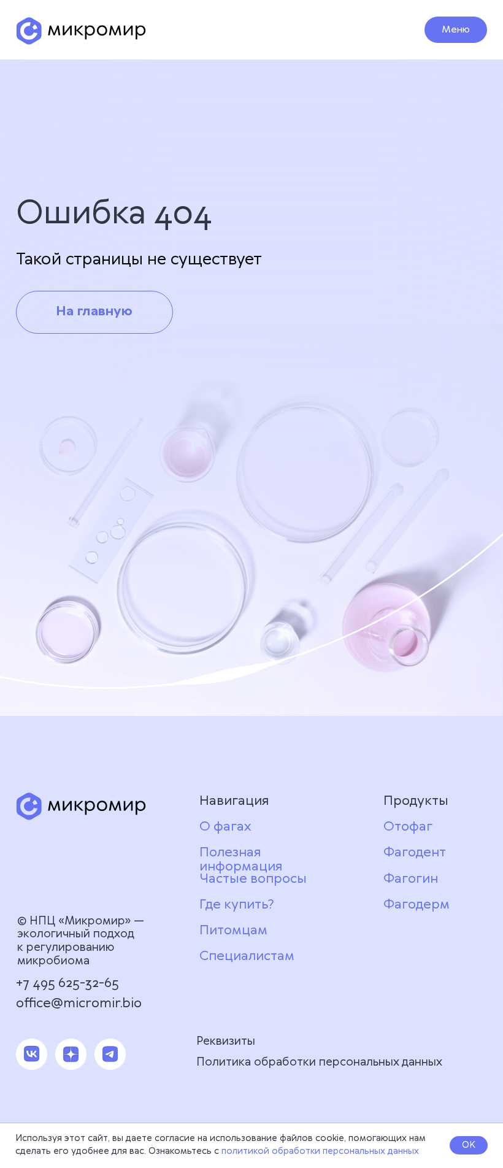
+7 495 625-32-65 (67, 983)
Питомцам (233, 930)
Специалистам (246, 956)
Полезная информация (240, 859)
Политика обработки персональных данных (319, 1062)
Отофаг (407, 827)
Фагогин (410, 879)
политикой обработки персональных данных (320, 1151)
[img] (81, 31)
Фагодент (414, 852)
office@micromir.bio (79, 1003)
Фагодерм (416, 904)
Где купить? (236, 904)
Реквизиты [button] (225, 1041)
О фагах (225, 827)
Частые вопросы (253, 879)
